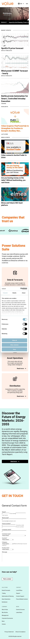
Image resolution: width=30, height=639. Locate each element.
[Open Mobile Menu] (27, 3)
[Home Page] (10, 4)
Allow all (14, 340)
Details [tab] (14, 293)
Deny (14, 349)
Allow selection (14, 344)
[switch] (25, 324)
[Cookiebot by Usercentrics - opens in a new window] (20, 289)
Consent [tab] (5, 293)
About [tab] (23, 293)
